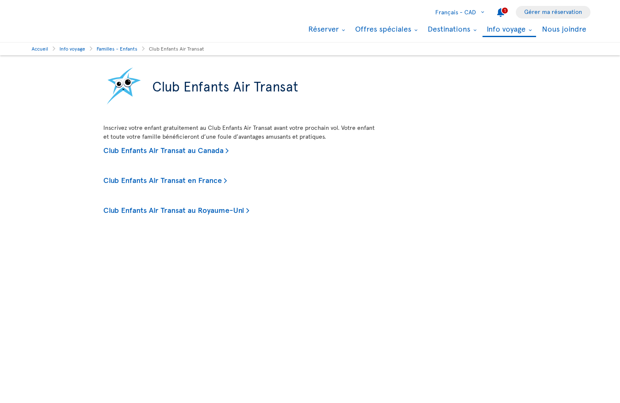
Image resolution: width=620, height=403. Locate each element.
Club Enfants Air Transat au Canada (163, 150)
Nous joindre (564, 28)
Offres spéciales (382, 28)
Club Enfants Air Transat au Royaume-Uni (173, 209)
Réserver (322, 28)
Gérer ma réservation (553, 12)
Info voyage (505, 29)
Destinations (447, 28)
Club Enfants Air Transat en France (162, 180)
